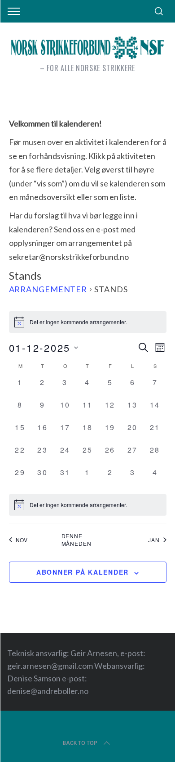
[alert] (87, 505)
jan (154, 540)
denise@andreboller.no (47, 691)
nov (22, 540)
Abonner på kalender (82, 571)
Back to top (80, 743)
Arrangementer (48, 289)
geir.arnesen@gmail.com (50, 666)
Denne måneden (76, 539)
